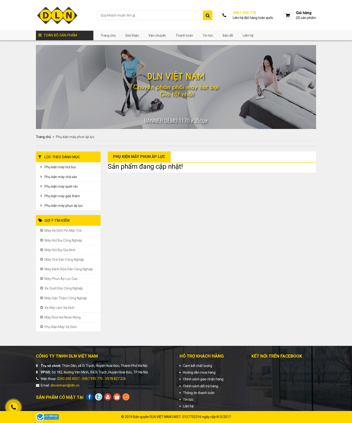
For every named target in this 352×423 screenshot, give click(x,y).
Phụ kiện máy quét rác (61, 186)
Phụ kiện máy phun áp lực (64, 206)
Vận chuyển (157, 35)
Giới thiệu (132, 35)
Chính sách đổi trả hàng (200, 386)
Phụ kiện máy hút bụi (60, 167)
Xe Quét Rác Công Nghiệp (64, 288)
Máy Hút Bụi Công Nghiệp (63, 240)
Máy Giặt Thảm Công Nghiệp (66, 298)
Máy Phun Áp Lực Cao (61, 279)
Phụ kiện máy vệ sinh (61, 327)
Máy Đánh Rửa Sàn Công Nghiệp (69, 269)
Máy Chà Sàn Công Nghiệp (64, 259)
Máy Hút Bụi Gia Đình (60, 250)
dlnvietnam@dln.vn (65, 385)
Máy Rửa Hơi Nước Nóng (63, 317)
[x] (207, 15)
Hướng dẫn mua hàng (199, 372)
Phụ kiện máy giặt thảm (62, 196)
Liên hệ (248, 35)
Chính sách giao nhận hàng (203, 379)
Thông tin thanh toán (199, 393)
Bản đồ (228, 35)
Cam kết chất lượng (197, 366)
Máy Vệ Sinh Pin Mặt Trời (63, 230)
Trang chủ (108, 35)
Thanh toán (184, 35)
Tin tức (208, 35)
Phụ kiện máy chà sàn (61, 177)
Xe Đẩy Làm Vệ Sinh (59, 308)
